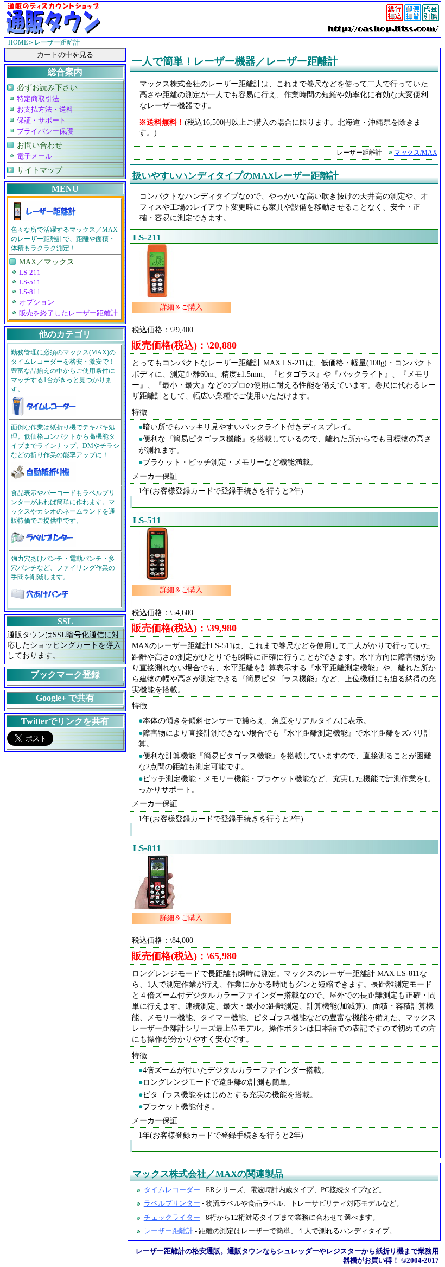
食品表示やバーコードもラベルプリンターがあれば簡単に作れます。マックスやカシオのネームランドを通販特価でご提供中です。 (63, 506)
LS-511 (147, 520)
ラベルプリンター (172, 1203)
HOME (18, 42)
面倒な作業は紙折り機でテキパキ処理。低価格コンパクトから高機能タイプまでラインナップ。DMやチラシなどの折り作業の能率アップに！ (65, 441)
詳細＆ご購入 (181, 307)
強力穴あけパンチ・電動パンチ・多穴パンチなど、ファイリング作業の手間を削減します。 (63, 568)
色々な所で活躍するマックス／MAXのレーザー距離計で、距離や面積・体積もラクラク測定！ (64, 239)
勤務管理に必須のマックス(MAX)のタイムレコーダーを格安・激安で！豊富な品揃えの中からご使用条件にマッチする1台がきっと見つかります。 (63, 371)
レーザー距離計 (168, 1231)
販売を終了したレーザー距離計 (68, 313)
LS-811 (147, 848)
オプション (36, 302)
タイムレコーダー (172, 1190)
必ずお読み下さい (47, 87)
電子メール (34, 156)
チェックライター (172, 1217)
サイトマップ (39, 170)
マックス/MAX (415, 152)
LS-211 (147, 237)
